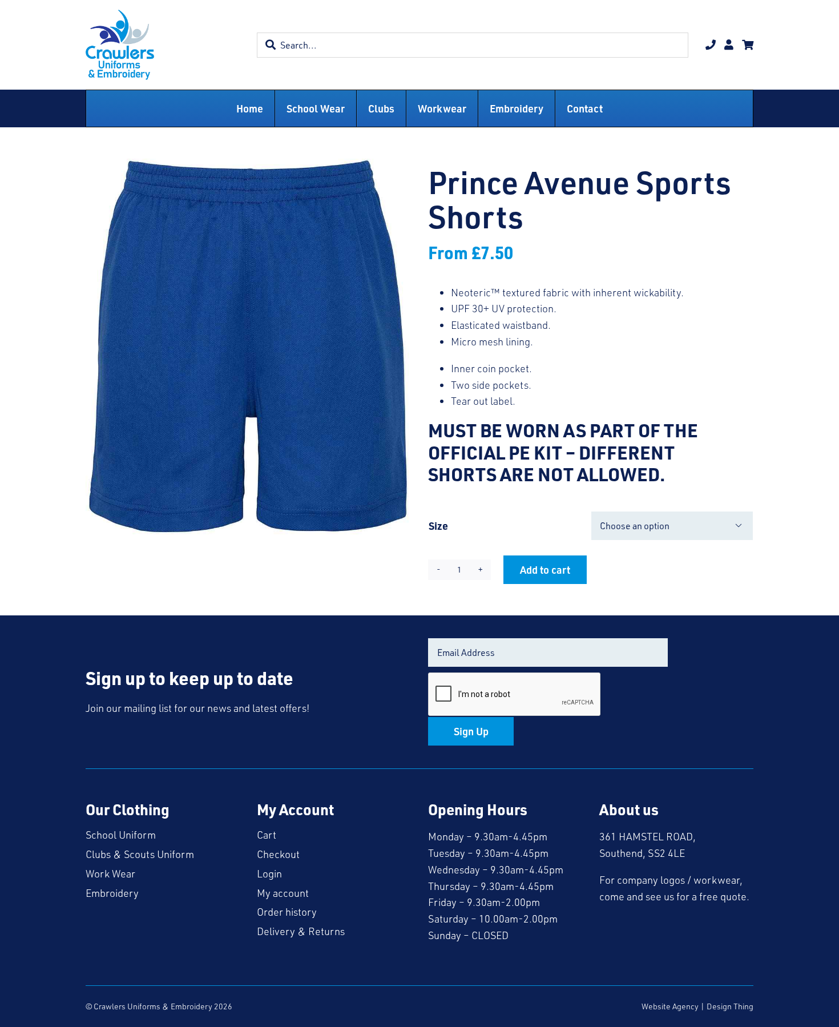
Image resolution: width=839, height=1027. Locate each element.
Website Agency (670, 1006)
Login (269, 873)
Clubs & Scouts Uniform (140, 854)
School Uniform (121, 834)
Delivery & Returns (301, 931)
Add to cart (545, 569)
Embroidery (112, 893)
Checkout (278, 854)
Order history (287, 911)
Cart (266, 834)
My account (283, 893)
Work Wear (110, 873)
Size (438, 525)
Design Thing (730, 1006)
